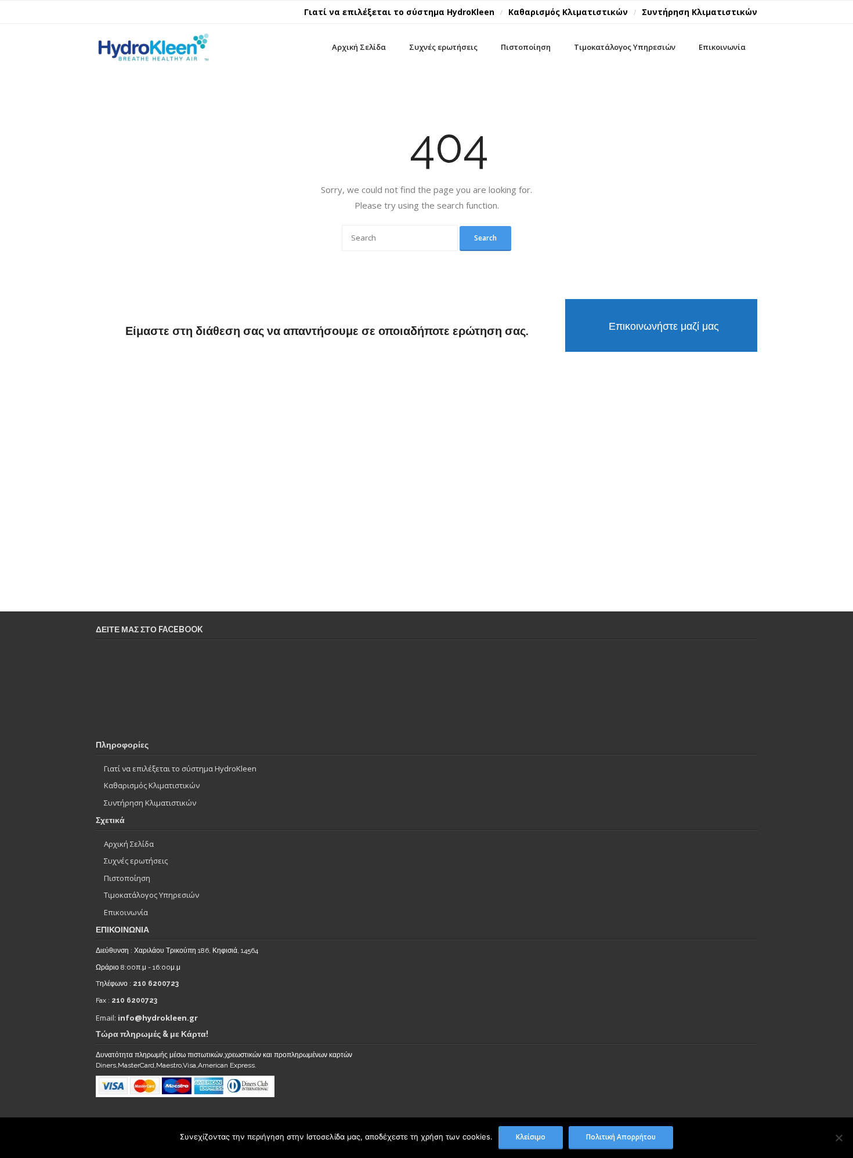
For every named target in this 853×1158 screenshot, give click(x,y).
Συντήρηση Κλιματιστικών (699, 11)
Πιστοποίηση (127, 878)
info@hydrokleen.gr (158, 1018)
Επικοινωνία (126, 912)
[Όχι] (838, 1138)
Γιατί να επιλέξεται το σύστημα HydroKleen (399, 11)
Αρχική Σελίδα (129, 844)
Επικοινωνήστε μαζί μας (664, 326)
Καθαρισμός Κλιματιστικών (568, 11)
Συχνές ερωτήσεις (136, 860)
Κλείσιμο (530, 1136)
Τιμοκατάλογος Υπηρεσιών (151, 895)
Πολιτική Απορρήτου (621, 1136)
